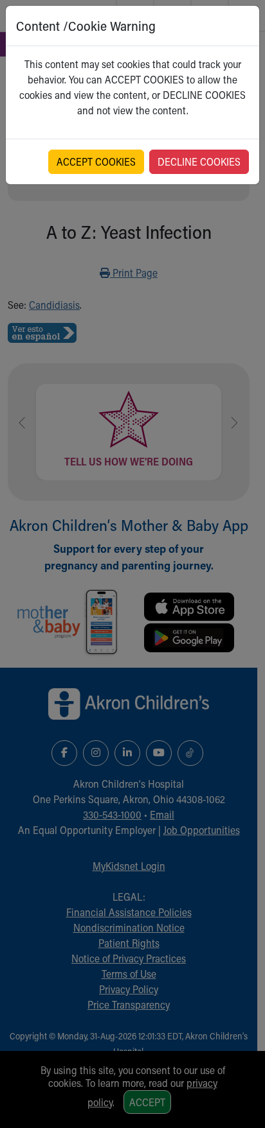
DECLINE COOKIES (199, 161)
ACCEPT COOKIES (96, 161)
